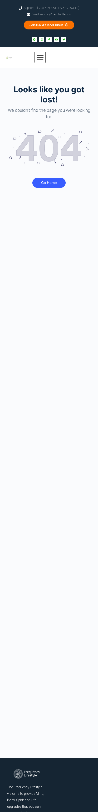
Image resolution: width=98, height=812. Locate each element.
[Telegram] (34, 39)
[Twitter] (63, 39)
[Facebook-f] (49, 39)
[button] (40, 57)
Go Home (49, 182)
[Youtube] (56, 39)
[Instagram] (41, 39)
